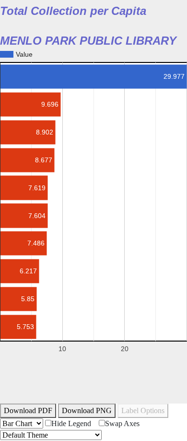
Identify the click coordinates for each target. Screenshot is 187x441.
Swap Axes (122, 423)
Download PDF (28, 410)
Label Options (142, 410)
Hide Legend (71, 423)
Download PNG (87, 410)
